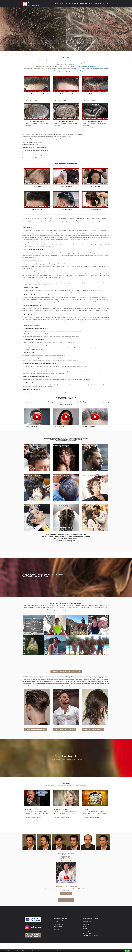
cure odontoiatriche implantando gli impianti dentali (60, 609)
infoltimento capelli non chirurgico (88, 66)
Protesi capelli (84, 3)
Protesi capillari (73, 68)
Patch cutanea (63, 3)
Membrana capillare (78, 70)
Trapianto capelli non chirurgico (46, 71)
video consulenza (41, 157)
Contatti (107, 3)
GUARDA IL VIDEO (29, 817)
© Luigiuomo (28, 940)
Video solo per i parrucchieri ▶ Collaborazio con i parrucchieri (66, 671)
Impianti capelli (61, 70)
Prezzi (102, 3)
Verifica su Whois (66, 893)
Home (57, 3)
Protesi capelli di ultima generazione (69, 71)
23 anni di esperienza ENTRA (66, 900)
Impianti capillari (73, 3)
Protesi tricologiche (52, 70)
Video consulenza (94, 3)
